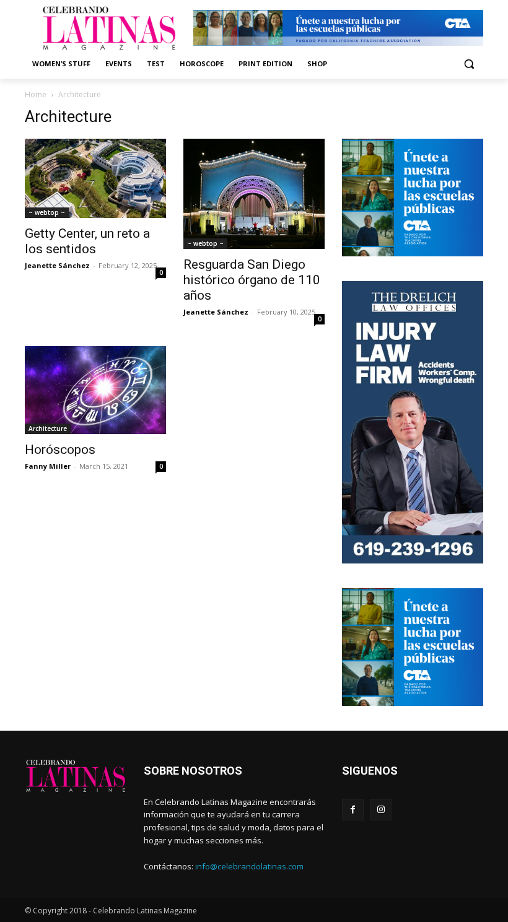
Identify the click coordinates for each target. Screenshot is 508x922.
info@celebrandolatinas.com (249, 866)
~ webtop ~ (46, 212)
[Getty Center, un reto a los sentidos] (95, 178)
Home (35, 94)
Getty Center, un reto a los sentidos (87, 241)
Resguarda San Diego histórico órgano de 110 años (251, 280)
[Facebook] (353, 809)
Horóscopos (60, 449)
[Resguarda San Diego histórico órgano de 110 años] (254, 194)
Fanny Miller (48, 466)
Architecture (47, 428)
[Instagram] (381, 809)
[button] (468, 64)
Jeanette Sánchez (57, 265)
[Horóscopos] (95, 390)
